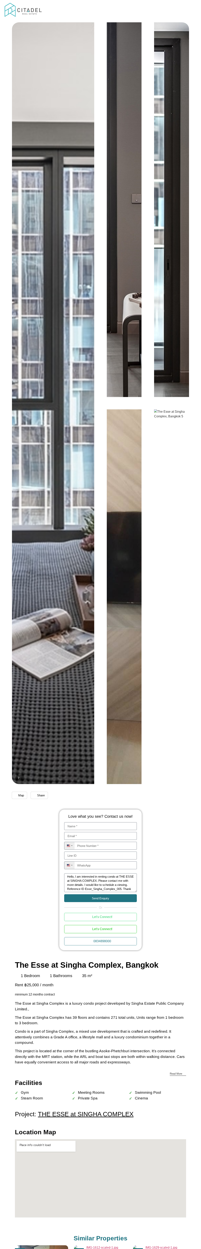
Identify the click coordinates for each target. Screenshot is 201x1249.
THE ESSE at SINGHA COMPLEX (85, 1114)
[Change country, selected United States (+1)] (69, 845)
